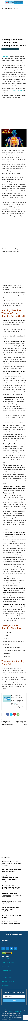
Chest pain (4, 56)
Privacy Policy (5, 958)
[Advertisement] (14, 24)
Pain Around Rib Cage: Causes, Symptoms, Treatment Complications (10, 909)
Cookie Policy (5, 985)
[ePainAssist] (14, 2)
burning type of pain (18, 90)
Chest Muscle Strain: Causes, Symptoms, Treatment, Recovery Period (7, 723)
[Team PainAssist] (7, 701)
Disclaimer (16, 1011)
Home (2, 8)
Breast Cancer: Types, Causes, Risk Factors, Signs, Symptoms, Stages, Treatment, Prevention (10, 887)
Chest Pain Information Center (11, 8)
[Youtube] (15, 948)
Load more (13, 926)
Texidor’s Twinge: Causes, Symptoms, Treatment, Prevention (21, 723)
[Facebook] (7, 714)
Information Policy (6, 970)
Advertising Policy (6, 977)
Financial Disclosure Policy (8, 981)
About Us (3, 942)
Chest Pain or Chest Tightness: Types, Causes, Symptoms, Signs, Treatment (11, 863)
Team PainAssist (12, 52)
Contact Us (4, 944)
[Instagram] (7, 948)
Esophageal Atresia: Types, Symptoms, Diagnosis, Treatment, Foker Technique (11, 895)
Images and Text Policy (7, 962)
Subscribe (14, 1000)
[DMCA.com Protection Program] (6, 953)
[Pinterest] (14, 714)
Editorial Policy (5, 966)
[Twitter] (11, 714)
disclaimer (15, 703)
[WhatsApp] (18, 714)
